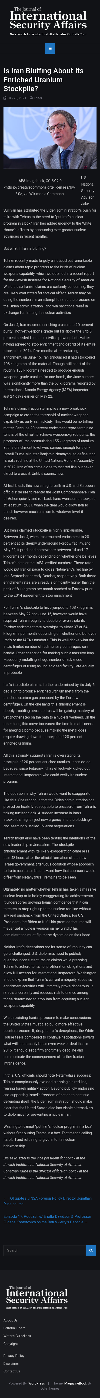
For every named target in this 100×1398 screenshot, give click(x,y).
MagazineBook (75, 1383)
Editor (38, 98)
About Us (10, 1320)
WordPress (36, 1383)
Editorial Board (14, 1328)
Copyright (10, 1344)
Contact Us (11, 1371)
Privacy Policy (13, 1356)
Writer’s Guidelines (17, 1336)
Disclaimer (11, 1364)
